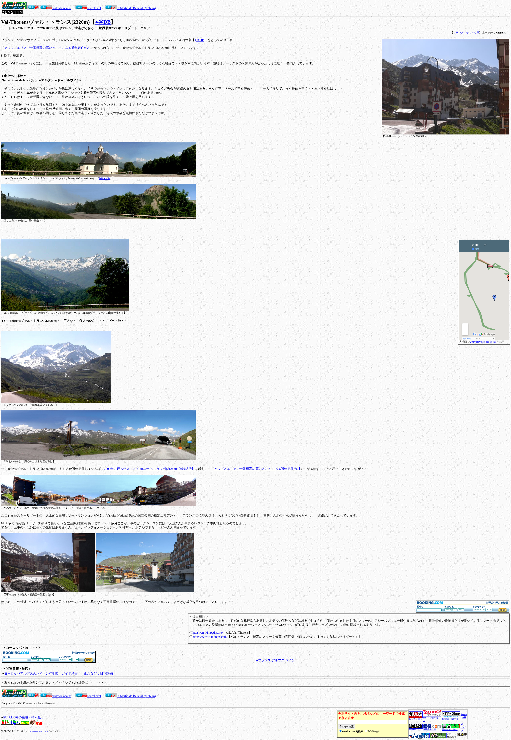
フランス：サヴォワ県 (466, 32)
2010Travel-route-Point (483, 341)
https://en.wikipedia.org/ (207, 632)
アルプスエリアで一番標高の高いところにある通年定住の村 (47, 47)
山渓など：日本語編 (98, 673)
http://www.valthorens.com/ (209, 636)
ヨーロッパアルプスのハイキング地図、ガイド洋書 (41, 673)
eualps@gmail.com (38, 730)
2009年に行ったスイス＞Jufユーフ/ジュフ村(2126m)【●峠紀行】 (149, 468)
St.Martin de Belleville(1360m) (136, 8)
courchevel (94, 8)
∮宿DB (199, 40)
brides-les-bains (61, 8)
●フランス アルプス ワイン (275, 660)
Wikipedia (104, 178)
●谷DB (103, 22)
